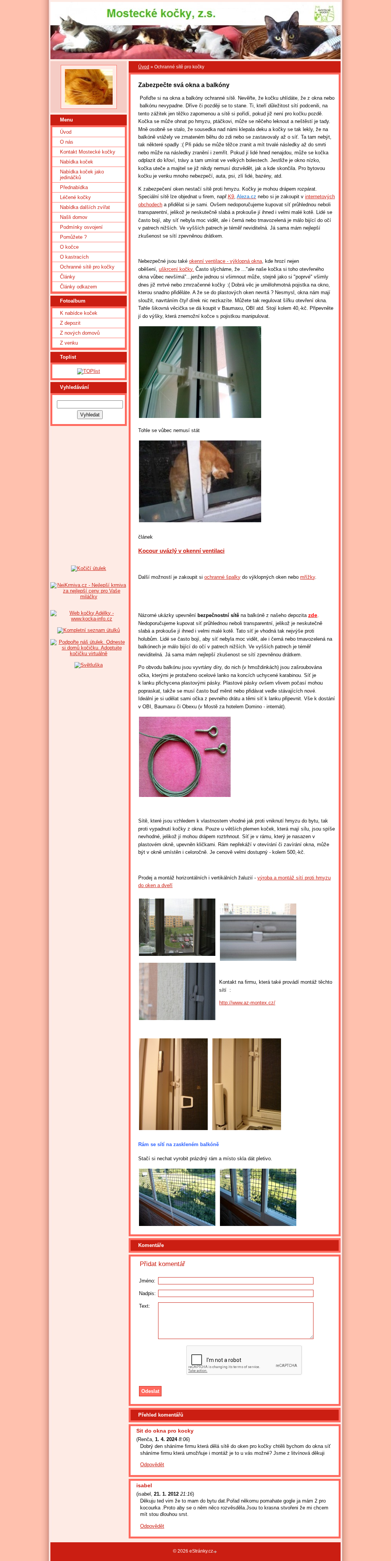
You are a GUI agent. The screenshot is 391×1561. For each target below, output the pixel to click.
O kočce (69, 247)
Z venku (69, 343)
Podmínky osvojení (81, 227)
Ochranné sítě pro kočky (87, 267)
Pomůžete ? (73, 237)
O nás (66, 142)
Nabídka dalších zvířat (85, 207)
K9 (231, 196)
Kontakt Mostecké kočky (87, 152)
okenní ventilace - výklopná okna (225, 261)
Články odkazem (78, 287)
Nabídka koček (76, 162)
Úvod (65, 132)
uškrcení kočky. (176, 269)
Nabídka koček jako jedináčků (82, 174)
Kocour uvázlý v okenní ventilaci (181, 550)
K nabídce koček (78, 313)
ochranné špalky (222, 577)
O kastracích (74, 257)
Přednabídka (74, 187)
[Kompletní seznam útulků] (88, 630)
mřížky (307, 577)
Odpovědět (152, 1464)
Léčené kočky (75, 197)
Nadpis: (147, 1293)
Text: (144, 1306)
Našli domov (73, 217)
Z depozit (70, 323)
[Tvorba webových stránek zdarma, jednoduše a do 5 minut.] (215, 1551)
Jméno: (147, 1281)
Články (67, 277)
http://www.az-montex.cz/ (247, 1003)
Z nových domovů (80, 333)
